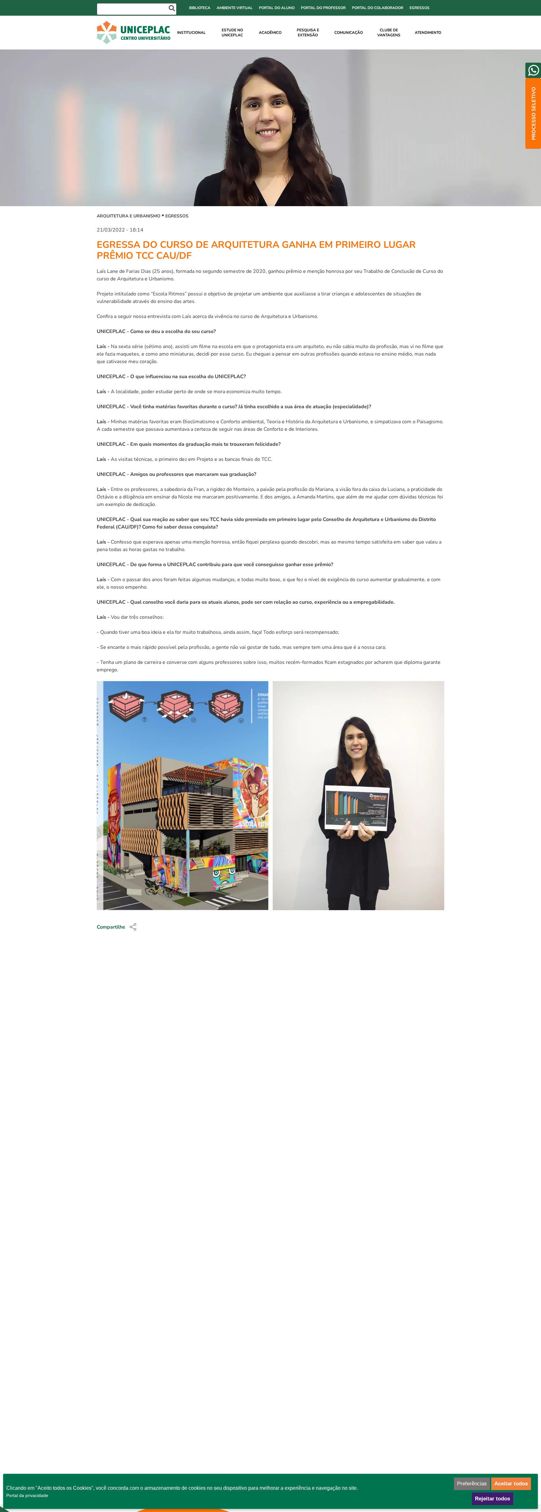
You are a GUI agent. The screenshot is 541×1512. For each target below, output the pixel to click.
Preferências (472, 1484)
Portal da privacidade (27, 1495)
